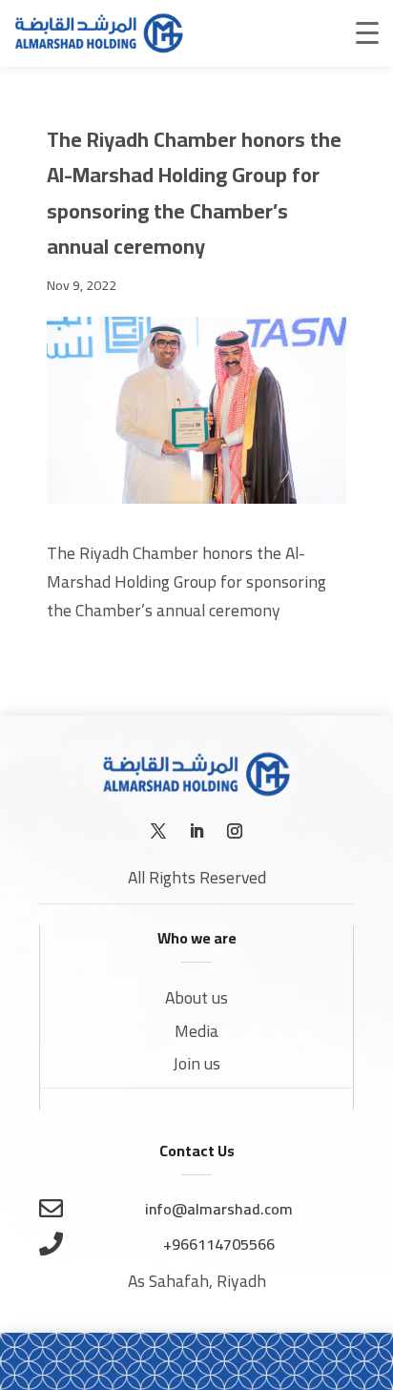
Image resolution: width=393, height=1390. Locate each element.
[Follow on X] (158, 831)
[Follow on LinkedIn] (196, 831)
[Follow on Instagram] (234, 831)
